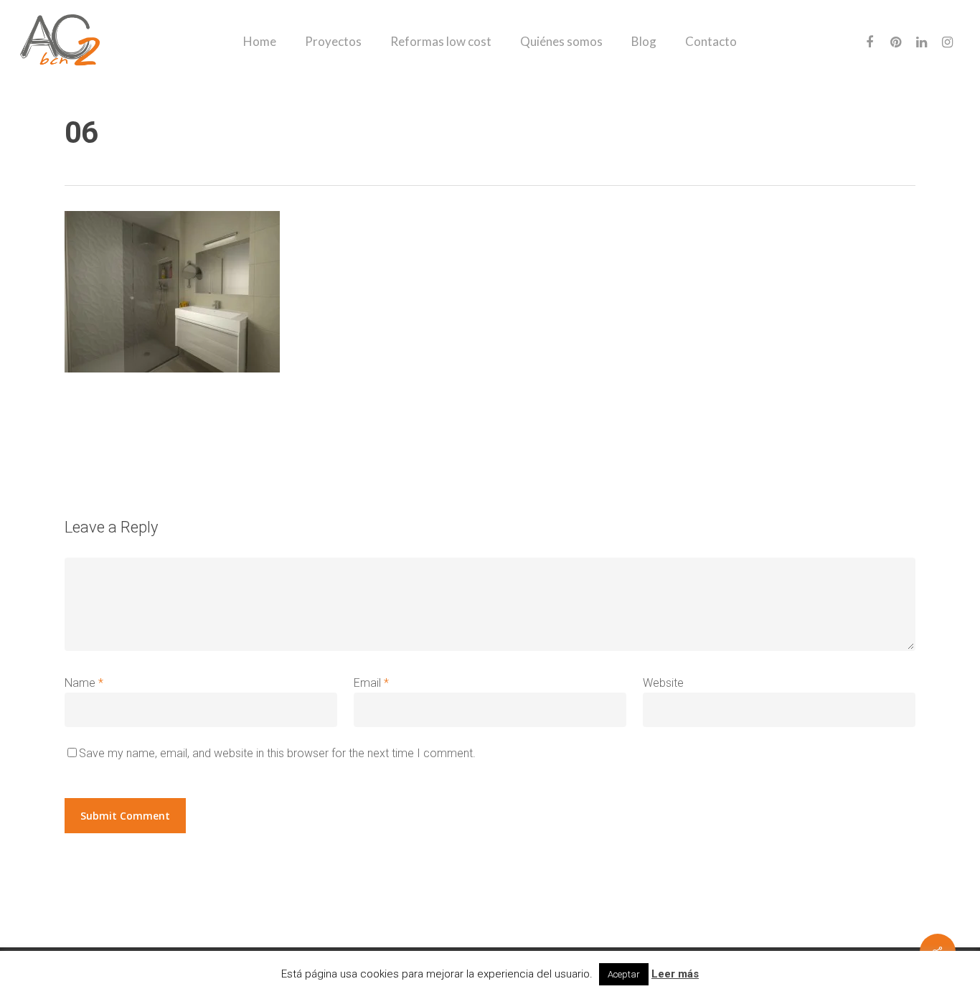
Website (663, 683)
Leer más (675, 973)
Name (84, 683)
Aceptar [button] (624, 974)
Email (371, 683)
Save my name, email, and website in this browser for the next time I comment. (277, 753)
